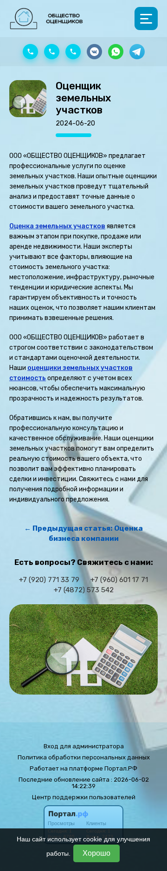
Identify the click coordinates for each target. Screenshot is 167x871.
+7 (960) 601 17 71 (119, 580)
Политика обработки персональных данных (84, 757)
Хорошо (96, 853)
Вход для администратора (84, 746)
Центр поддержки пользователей (83, 797)
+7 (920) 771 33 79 (49, 580)
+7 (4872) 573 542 (84, 590)
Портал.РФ (120, 768)
